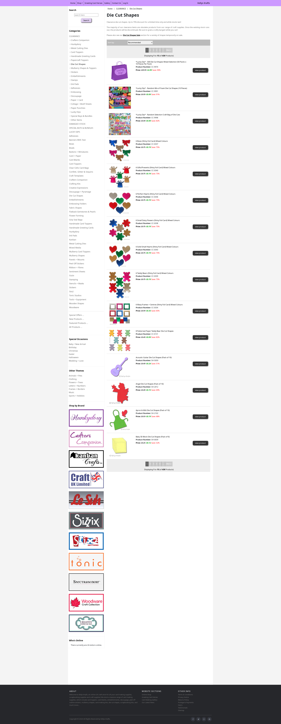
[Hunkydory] (86, 418)
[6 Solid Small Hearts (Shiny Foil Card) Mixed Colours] (120, 256)
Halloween (74, 357)
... (163, 50)
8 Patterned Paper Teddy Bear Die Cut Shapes (155, 331)
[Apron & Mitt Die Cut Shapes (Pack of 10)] (120, 419)
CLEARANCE (121, 8)
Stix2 (71, 291)
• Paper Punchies (77, 108)
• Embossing (75, 92)
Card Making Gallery (149, 700)
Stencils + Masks (76, 283)
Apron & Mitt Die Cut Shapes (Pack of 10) (153, 410)
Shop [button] (79, 3)
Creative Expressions (78, 187)
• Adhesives (74, 88)
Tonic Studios (75, 295)
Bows (71, 143)
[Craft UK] (86, 479)
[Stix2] (86, 521)
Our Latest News (148, 702)
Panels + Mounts (76, 259)
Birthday (73, 347)
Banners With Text (77, 140)
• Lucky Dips (75, 112)
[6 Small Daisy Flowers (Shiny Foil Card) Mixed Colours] (120, 229)
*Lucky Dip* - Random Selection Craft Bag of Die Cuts (158, 114)
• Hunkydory (75, 44)
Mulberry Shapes (77, 255)
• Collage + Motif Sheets (80, 104)
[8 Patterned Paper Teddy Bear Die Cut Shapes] (120, 340)
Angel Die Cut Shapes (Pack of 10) (150, 384)
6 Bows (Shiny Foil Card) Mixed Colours (152, 141)
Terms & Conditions (185, 694)
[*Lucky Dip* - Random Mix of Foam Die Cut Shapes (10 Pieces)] (120, 97)
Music (71, 392)
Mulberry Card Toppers (79, 251)
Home (72, 3)
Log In (125, 3)
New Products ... (76, 319)
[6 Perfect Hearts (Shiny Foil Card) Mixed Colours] (120, 203)
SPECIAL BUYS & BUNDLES (81, 128)
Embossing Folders (77, 203)
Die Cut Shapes (76, 195)
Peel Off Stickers (76, 263)
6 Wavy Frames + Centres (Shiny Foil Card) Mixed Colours (159, 304)
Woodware (74, 307)
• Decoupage (75, 96)
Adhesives (73, 136)
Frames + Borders (77, 389)
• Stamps (73, 80)
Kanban (72, 239)
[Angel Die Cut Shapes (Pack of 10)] (120, 393)
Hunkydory (74, 231)
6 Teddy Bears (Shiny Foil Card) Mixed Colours (154, 273)
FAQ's (180, 705)
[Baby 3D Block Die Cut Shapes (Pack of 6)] (120, 446)
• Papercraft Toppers (78, 60)
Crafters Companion (78, 179)
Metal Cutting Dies (77, 243)
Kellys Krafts (203, 3)
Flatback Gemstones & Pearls (82, 211)
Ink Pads (73, 235)
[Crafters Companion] (86, 438)
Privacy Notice (183, 697)
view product (200, 70)
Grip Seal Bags (75, 219)
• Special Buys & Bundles (80, 116)
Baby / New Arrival (77, 344)
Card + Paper (75, 156)
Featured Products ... (78, 323)
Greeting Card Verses (93, 3)
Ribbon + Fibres (76, 267)
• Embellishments (77, 76)
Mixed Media (75, 247)
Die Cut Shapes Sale (131, 35)
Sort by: (111, 42)
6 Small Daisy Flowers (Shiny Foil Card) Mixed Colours (158, 220)
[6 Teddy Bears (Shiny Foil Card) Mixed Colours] (120, 285)
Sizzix (71, 275)
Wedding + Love (76, 360)
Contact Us (116, 3)
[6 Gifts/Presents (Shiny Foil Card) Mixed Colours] (120, 176)
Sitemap (181, 710)
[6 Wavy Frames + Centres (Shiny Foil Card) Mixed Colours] (120, 314)
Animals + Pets (75, 375)
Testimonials (182, 708)
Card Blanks (74, 160)
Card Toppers (75, 163)
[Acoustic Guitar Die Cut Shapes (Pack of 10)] (120, 366)
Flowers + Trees (76, 382)
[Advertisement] (134, 666)
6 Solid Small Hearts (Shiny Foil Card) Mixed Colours (157, 247)
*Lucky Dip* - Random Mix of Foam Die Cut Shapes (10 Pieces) (161, 88)
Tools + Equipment (77, 299)
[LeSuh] (86, 500)
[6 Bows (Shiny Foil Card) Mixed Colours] (120, 150)
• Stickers (73, 72)
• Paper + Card (76, 100)
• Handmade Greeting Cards (82, 56)
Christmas (73, 350)
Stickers (72, 287)
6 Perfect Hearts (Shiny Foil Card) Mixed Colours (155, 194)
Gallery (107, 3)
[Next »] (168, 50)
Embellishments (76, 199)
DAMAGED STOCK (77, 124)
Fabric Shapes (75, 207)
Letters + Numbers (77, 385)
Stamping (73, 279)
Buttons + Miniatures (78, 151)
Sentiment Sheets (77, 271)
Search (72, 10)
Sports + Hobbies (76, 395)
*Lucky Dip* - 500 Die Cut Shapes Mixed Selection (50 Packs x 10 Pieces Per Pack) (161, 63)
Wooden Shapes (76, 303)
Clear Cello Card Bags (79, 168)
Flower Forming (76, 215)
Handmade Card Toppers (80, 223)
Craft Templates (76, 175)
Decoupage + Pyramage (80, 191)
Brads (71, 148)
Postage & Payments (186, 702)
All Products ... (75, 327)
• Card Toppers (76, 52)
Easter (71, 354)
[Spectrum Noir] (86, 582)
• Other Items (75, 120)
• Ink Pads (74, 84)
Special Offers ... (76, 315)
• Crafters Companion (79, 40)
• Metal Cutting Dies (78, 48)
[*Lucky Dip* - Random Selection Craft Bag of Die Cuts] (120, 124)
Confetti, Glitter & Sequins (81, 171)
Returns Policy (183, 700)
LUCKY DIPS (74, 132)
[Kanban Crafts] (86, 459)
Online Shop (146, 694)
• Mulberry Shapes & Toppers (82, 68)
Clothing (73, 379)
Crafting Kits (74, 183)
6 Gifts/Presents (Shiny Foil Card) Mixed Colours (155, 167)
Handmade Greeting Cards (81, 227)
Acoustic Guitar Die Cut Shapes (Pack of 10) (154, 357)
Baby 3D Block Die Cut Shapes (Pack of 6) (153, 436)
